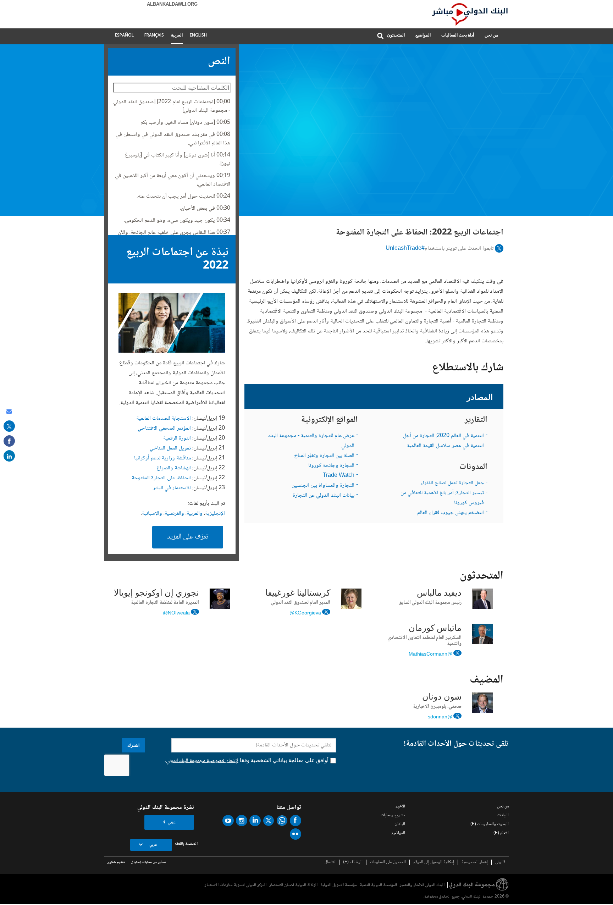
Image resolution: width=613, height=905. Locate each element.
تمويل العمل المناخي (170, 448)
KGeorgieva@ (305, 613)
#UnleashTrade (405, 248)
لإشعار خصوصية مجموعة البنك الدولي (202, 761)
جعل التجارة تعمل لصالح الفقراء (452, 483)
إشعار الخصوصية (475, 862)
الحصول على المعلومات (388, 862)
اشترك (133, 745)
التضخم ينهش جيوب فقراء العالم (450, 513)
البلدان (400, 824)
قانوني (500, 862)
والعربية (195, 513)
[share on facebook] (9, 441)
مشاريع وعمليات (393, 815)
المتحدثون (396, 35)
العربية (177, 35)
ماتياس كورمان (435, 628)
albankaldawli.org (172, 4)
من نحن (491, 35)
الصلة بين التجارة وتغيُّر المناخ (324, 455)
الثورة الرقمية (177, 438)
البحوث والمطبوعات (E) (489, 824)
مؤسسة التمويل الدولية (338, 885)
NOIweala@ (176, 613)
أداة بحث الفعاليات (457, 35)
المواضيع (423, 35)
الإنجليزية (215, 513)
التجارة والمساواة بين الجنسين (323, 485)
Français (154, 35)
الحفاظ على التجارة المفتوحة (161, 478)
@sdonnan (440, 717)
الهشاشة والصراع (173, 468)
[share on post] (9, 426)
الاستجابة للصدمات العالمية (163, 418)
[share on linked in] (9, 456)
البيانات (503, 815)
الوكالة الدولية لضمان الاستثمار (293, 885)
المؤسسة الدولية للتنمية (378, 885)
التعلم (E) (501, 833)
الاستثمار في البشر (172, 488)
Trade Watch (338, 475)
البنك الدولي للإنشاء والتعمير (422, 885)
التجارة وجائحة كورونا (331, 465)
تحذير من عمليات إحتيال (148, 862)
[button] (380, 36)
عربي (172, 822)
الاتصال (330, 862)
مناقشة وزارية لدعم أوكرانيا (162, 458)
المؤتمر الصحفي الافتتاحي (164, 428)
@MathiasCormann (430, 654)
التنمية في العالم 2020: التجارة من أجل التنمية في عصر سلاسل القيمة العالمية (443, 441)
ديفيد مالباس (439, 593)
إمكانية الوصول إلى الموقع (433, 862)
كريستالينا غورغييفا (297, 593)
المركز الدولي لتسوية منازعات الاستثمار (235, 885)
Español (124, 35)
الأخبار (400, 806)
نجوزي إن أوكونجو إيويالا (156, 593)
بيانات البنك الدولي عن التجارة (323, 495)
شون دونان (442, 697)
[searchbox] (171, 88)
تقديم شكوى (116, 862)
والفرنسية (174, 513)
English (198, 35)
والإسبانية (152, 513)
